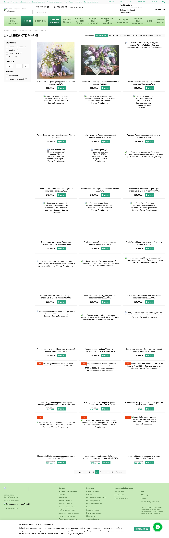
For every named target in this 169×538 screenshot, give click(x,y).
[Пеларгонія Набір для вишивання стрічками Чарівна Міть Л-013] (56, 434)
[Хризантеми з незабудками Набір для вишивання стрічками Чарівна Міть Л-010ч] (100, 434)
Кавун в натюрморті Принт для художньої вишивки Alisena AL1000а (144, 350)
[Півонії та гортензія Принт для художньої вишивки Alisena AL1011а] (56, 167)
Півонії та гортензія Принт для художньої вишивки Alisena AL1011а (56, 190)
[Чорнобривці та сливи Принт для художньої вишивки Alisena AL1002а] (56, 327)
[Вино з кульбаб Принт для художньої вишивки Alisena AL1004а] (100, 274)
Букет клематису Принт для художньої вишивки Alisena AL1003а (144, 297)
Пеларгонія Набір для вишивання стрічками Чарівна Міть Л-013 (55, 457)
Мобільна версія (12, 508)
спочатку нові (101, 35)
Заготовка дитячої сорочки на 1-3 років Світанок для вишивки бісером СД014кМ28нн (56, 403)
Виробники (40, 21)
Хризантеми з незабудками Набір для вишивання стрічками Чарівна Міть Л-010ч (100, 457)
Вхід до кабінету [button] (92, 491)
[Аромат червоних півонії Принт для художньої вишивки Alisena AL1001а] (100, 327)
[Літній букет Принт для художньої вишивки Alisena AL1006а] (144, 220)
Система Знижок (92, 519)
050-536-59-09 (42, 7)
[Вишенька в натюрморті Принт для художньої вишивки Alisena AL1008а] (56, 220)
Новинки (27, 21)
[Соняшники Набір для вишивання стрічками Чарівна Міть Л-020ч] (144, 381)
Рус (113, 2)
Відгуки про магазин (91, 2)
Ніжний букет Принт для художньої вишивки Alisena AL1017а (56, 83)
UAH (121, 2)
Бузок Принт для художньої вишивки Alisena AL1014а (56, 136)
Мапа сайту (90, 516)
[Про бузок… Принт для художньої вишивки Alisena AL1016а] (100, 60)
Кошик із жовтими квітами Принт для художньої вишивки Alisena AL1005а (56, 297)
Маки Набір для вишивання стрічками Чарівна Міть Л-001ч (144, 457)
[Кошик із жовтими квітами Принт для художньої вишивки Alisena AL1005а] (56, 274)
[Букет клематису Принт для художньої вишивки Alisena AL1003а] (144, 274)
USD (125, 2)
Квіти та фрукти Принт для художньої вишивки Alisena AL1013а (100, 136)
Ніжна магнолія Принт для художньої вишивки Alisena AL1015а (144, 83)
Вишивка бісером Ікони (79, 21)
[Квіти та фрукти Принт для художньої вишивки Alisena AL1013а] (100, 113)
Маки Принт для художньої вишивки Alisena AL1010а (100, 190)
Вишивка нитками (54, 21)
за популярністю (115, 35)
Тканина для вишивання (137, 21)
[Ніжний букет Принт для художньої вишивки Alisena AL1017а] (56, 60)
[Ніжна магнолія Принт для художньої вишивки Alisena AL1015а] (144, 60)
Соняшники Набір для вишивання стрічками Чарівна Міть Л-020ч (144, 403)
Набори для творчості (92, 21)
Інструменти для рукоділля (107, 21)
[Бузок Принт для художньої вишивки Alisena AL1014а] (56, 113)
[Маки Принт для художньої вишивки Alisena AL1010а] (100, 167)
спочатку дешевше (131, 35)
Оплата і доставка (38, 2)
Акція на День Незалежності (12, 21)
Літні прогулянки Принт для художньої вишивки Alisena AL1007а (100, 243)
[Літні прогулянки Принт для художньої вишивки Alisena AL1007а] (100, 220)
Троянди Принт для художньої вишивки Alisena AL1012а (144, 136)
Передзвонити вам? (77, 7)
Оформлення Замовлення (20, 2)
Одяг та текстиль (160, 21)
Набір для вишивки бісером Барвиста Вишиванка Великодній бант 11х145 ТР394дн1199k (100, 404)
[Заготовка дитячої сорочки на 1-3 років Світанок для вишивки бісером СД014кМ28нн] (56, 381)
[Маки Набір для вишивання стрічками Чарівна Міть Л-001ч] (144, 434)
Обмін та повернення (54, 2)
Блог (65, 2)
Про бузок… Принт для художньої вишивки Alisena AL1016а (100, 83)
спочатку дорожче (147, 35)
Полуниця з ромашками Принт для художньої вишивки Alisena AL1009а (144, 190)
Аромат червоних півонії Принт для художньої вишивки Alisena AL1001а (100, 350)
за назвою (160, 35)
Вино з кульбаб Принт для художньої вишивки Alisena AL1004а (100, 297)
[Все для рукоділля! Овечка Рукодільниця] (16, 489)
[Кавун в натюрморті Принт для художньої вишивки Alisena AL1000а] (144, 327)
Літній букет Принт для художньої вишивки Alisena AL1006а (144, 243)
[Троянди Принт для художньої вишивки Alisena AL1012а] (144, 113)
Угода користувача (75, 2)
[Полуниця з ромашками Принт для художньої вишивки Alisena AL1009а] (144, 167)
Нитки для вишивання (122, 21)
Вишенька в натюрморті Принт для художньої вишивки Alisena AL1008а (56, 243)
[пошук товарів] (111, 12)
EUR (129, 2)
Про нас (6, 2)
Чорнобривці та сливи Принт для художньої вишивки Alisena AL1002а (56, 350)
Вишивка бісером (67, 21)
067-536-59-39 (60, 7)
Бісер (150, 21)
